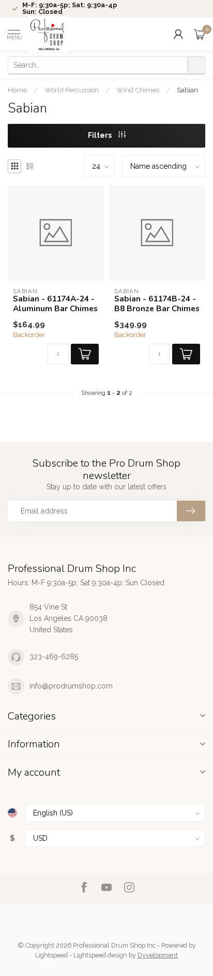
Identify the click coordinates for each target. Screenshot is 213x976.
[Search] (196, 65)
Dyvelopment (158, 955)
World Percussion (71, 90)
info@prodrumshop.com (71, 686)
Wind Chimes (137, 90)
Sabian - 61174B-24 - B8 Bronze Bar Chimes (157, 303)
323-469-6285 (53, 656)
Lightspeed (51, 955)
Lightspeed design (100, 955)
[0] (199, 34)
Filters (100, 135)
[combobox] (98, 65)
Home (17, 90)
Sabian (187, 90)
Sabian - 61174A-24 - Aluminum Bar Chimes (55, 303)
